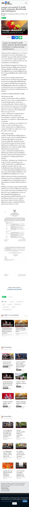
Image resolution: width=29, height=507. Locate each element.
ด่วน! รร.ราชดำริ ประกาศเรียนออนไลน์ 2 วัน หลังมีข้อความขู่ (20, 473)
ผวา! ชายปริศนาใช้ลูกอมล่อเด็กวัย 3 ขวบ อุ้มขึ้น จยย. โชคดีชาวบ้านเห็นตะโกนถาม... (7, 434)
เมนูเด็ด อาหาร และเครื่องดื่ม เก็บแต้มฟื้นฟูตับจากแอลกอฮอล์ (7, 473)
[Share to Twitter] (17, 37)
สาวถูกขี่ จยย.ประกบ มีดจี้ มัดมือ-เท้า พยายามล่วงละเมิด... (21, 434)
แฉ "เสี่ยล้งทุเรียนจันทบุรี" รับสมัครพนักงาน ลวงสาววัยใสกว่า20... (7, 454)
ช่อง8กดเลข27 (5, 307)
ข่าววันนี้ (13, 307)
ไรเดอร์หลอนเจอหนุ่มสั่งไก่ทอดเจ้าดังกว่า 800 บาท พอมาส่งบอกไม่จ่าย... (7, 331)
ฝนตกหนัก (9, 304)
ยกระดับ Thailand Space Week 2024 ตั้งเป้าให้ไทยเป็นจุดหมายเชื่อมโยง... (21, 365)
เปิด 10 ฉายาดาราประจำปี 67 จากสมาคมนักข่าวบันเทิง (8, 363)
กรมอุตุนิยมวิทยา (20, 301)
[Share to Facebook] (13, 37)
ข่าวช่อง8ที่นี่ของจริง (7, 309)
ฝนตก (3, 304)
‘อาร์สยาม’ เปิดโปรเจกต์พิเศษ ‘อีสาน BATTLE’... (8, 403)
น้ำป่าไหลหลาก (17, 304)
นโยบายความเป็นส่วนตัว (16, 501)
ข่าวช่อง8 (12, 301)
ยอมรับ (25, 501)
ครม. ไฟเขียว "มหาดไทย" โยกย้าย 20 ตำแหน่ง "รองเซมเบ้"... (21, 454)
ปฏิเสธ (14, 503)
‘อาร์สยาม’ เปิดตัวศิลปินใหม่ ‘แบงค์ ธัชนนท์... (21, 383)
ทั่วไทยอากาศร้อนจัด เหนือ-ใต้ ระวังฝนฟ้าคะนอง (21, 330)
